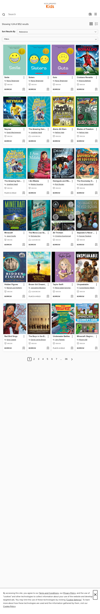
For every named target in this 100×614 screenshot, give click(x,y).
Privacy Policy (69, 593)
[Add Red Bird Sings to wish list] (23, 348)
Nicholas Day (35, 236)
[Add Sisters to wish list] (47, 89)
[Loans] (90, 15)
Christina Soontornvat (63, 236)
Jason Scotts (11, 236)
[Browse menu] (95, 14)
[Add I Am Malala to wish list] (47, 193)
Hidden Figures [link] (11, 284)
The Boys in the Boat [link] (38, 336)
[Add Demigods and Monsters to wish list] (72, 193)
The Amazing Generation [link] (38, 129)
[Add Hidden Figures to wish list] (23, 296)
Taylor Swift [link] (58, 284)
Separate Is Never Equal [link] (86, 233)
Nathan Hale (59, 132)
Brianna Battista (85, 81)
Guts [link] (55, 77)
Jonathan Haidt (36, 132)
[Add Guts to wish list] (72, 89)
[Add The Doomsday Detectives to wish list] (96, 193)
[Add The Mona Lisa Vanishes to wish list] (47, 245)
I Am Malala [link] (34, 181)
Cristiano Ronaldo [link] (85, 77)
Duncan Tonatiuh (85, 236)
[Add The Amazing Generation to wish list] (47, 141)
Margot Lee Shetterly (14, 288)
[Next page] (71, 359)
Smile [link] (6, 77)
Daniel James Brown (38, 340)
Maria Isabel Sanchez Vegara (63, 288)
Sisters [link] (32, 77)
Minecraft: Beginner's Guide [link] (86, 336)
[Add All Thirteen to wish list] (72, 245)
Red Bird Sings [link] (10, 336)
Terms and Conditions (49, 593)
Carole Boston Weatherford (87, 288)
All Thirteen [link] (58, 233)
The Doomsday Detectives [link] (86, 181)
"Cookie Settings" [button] (74, 599)
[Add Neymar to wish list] (23, 141)
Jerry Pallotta (60, 340)
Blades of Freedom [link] (85, 129)
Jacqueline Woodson (38, 288)
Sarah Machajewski (14, 132)
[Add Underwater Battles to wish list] (72, 348)
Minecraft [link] (8, 233)
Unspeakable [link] (83, 284)
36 (66, 359)
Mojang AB (83, 340)
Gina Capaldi (11, 340)
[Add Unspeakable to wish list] (96, 296)
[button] (91, 24)
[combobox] (44, 14)
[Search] (3, 14)
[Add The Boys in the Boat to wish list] (47, 348)
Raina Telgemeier (13, 81)
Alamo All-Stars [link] (59, 129)
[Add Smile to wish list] (23, 89)
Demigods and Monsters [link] (62, 181)
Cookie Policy (9, 606)
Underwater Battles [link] (61, 336)
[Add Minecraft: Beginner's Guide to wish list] (96, 348)
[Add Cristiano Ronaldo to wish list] (96, 89)
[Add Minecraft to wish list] (23, 245)
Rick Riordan (59, 184)
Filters (6, 39)
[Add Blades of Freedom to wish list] (96, 141)
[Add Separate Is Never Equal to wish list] (96, 245)
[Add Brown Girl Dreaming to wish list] (47, 296)
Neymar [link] (7, 129)
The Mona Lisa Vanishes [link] (38, 233)
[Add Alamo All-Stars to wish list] (72, 141)
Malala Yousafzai (37, 184)
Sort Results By (8, 31)
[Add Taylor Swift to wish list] (72, 296)
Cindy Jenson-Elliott (86, 184)
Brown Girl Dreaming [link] (38, 284)
